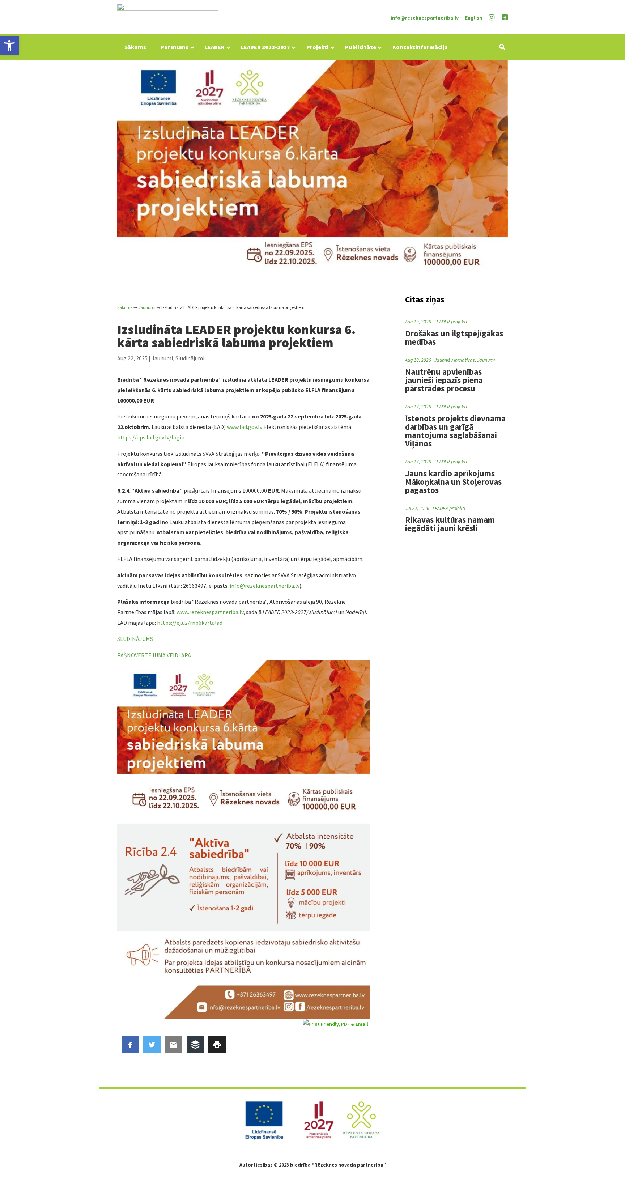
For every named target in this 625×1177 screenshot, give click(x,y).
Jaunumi (162, 358)
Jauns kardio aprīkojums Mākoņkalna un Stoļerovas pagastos (453, 481)
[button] (9, 45)
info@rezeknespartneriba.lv (264, 585)
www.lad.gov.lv (244, 426)
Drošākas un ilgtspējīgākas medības (454, 337)
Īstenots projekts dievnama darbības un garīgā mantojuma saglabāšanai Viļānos (455, 431)
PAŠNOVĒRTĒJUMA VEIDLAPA (154, 655)
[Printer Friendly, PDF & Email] (336, 1024)
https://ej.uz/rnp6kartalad (189, 622)
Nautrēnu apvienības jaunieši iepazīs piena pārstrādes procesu (444, 380)
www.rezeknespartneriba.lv (210, 612)
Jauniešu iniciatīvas (454, 360)
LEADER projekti (450, 321)
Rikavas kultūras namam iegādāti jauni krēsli (450, 523)
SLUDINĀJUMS (135, 638)
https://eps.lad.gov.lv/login (150, 437)
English (473, 17)
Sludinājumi (189, 358)
